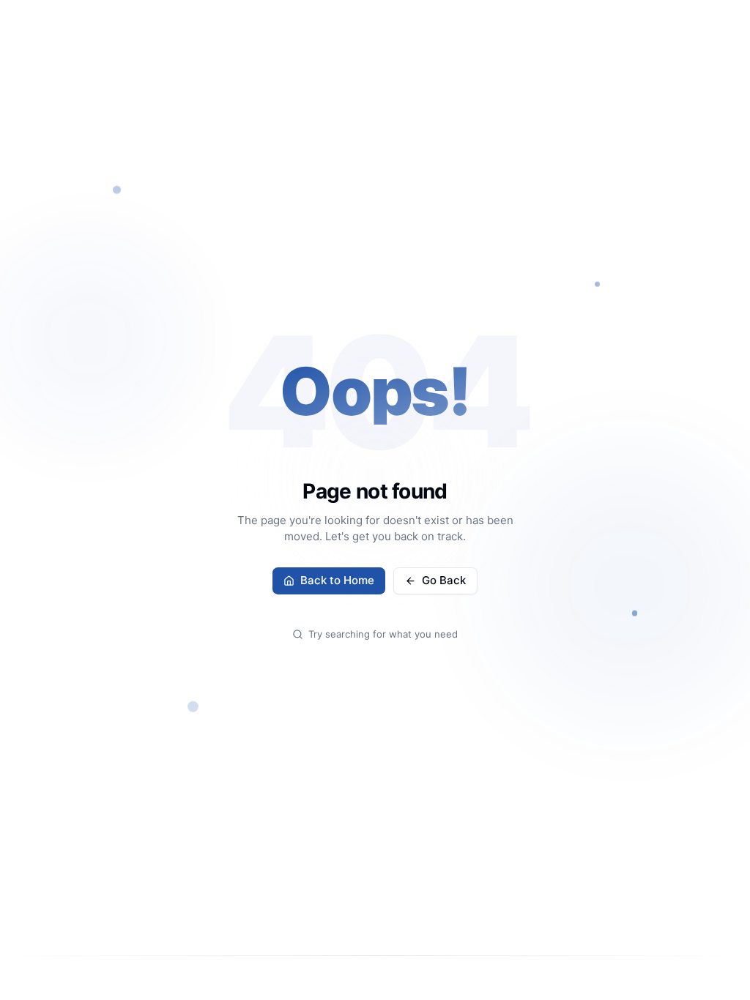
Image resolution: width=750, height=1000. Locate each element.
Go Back (444, 580)
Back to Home (337, 580)
